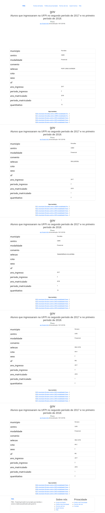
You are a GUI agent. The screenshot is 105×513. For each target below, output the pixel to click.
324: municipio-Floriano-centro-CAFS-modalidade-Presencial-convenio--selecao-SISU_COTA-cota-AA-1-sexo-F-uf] (52, 122)
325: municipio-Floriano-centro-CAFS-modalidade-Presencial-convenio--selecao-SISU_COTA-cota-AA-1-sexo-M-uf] (52, 215)
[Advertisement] (52, 37)
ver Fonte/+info (44, 23)
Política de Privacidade (80, 502)
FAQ (80, 6)
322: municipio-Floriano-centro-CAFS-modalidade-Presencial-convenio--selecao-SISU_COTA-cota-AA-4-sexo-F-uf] (52, 118)
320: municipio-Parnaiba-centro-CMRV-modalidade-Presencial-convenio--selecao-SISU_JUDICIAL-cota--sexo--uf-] (52, 113)
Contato (76, 506)
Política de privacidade (51, 6)
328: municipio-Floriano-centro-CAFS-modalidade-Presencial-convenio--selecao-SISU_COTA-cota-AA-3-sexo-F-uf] (52, 493)
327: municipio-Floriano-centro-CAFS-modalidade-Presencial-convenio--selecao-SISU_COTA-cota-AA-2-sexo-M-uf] (52, 401)
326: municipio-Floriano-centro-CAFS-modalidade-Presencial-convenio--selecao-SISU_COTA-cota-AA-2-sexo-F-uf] (52, 308)
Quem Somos (73, 6)
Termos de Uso (63, 6)
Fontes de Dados (38, 6)
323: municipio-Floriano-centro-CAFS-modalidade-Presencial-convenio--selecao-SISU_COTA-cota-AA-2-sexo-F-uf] (52, 120)
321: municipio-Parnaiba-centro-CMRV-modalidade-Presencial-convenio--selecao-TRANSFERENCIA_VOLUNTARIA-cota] (52, 116)
